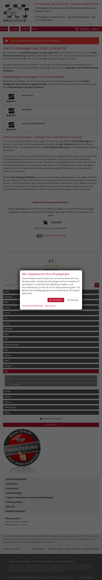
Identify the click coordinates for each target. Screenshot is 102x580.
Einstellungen (72, 300)
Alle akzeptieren (56, 300)
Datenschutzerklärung (32, 305)
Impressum (50, 305)
